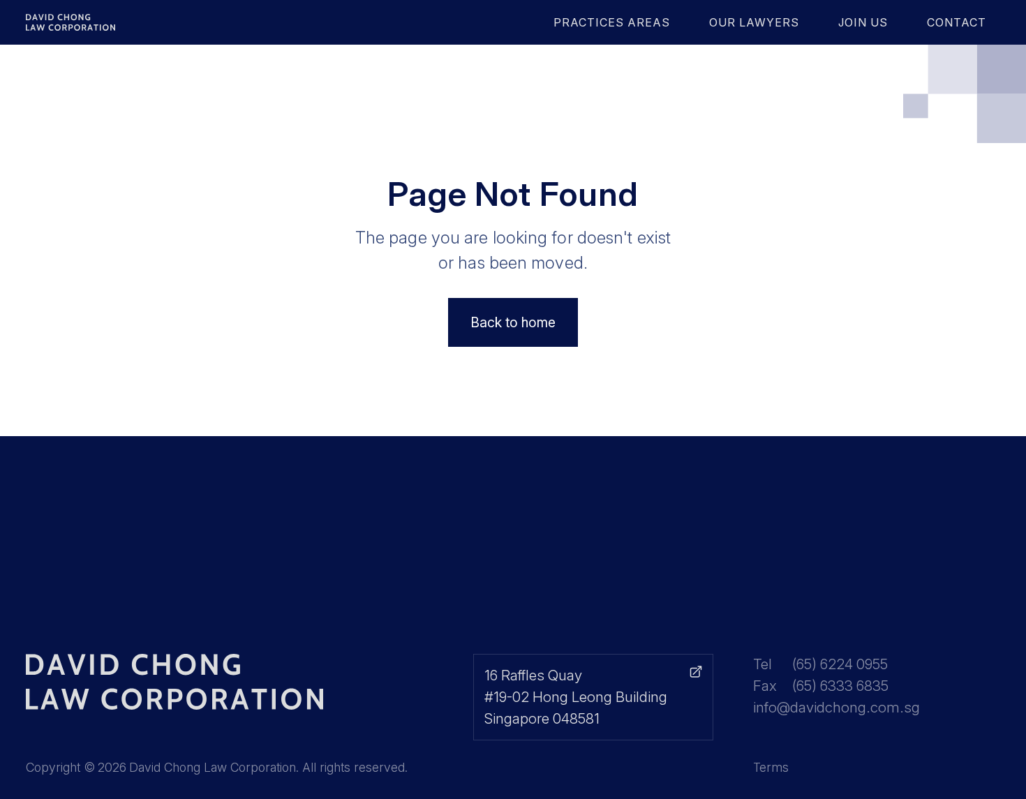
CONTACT (956, 22)
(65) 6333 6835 (840, 685)
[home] (103, 22)
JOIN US (863, 22)
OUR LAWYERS (754, 22)
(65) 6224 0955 (840, 664)
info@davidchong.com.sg (836, 707)
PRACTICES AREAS (611, 22)
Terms (771, 767)
